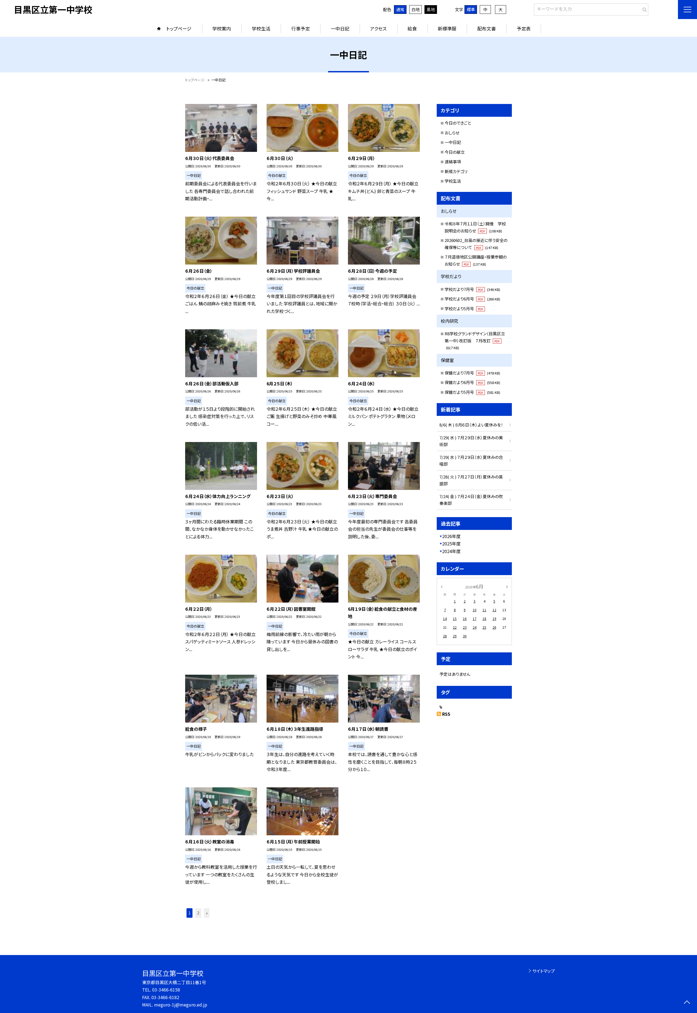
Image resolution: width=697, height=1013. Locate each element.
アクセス (378, 28)
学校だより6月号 (472, 299)
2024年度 (451, 551)
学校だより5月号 (464, 308)
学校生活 (261, 28)
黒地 (431, 9)
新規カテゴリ (456, 171)
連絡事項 (453, 161)
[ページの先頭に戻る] (687, 1003)
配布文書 (486, 28)
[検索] (643, 8)
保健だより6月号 (472, 382)
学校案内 (221, 28)
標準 (471, 9)
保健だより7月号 (472, 373)
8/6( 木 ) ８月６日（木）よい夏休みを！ (471, 425)
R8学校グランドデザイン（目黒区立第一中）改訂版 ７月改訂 (475, 340)
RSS (446, 714)
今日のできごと (458, 123)
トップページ (178, 28)
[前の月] (441, 586)
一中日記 (340, 28)
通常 (400, 9)
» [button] (207, 913)
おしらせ (452, 133)
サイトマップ (543, 971)
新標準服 (447, 28)
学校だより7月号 (472, 289)
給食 (412, 28)
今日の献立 (455, 152)
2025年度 (451, 543)
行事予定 (300, 28)
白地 (415, 9)
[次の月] (507, 586)
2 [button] (198, 913)
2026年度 (451, 536)
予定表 (524, 28)
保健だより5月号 (472, 392)
